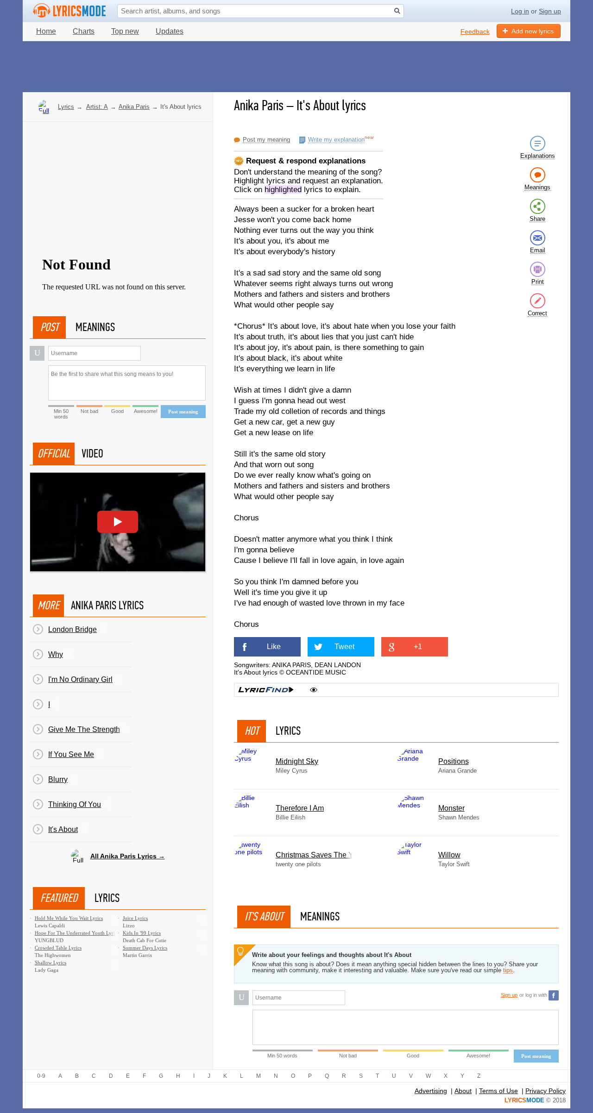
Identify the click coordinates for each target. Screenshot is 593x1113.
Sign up (550, 11)
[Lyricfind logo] (266, 690)
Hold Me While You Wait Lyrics (69, 918)
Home (46, 31)
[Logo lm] (69, 10)
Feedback (475, 31)
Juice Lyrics (135, 918)
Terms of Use (498, 1090)
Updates (169, 31)
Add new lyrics (532, 31)
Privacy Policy (545, 1090)
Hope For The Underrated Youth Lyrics (77, 933)
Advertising (431, 1090)
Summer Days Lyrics (145, 947)
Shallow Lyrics (50, 962)
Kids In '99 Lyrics (142, 933)
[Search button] (397, 11)
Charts (84, 31)
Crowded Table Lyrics (58, 947)
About (463, 1090)
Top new (125, 31)
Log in (520, 11)
